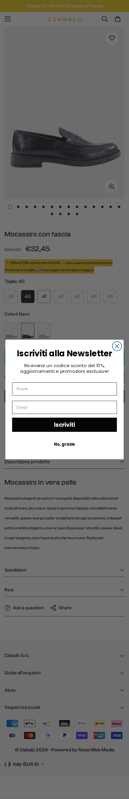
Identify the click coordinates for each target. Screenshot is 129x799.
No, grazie (64, 444)
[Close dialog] (117, 346)
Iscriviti (64, 425)
